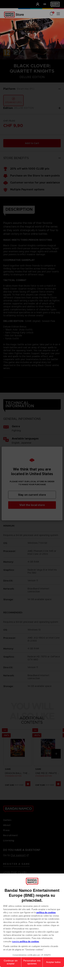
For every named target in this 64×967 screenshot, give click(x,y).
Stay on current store (32, 495)
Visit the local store (32, 505)
